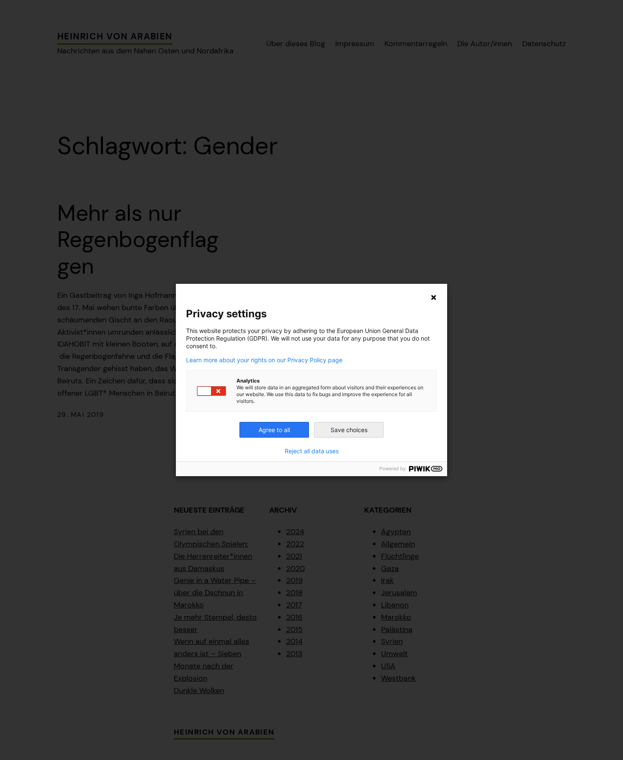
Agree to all (274, 429)
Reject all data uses (312, 451)
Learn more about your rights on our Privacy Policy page (264, 360)
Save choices (349, 429)
